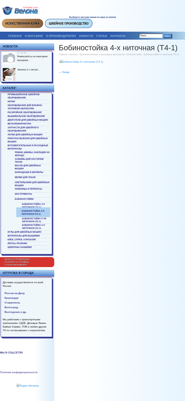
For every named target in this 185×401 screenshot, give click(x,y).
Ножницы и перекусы (28, 189)
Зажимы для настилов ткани (29, 160)
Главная (14, 35)
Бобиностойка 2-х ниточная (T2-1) (33, 226)
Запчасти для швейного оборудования (23, 129)
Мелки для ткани (25, 177)
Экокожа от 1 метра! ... (28, 69)
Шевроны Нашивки (20, 247)
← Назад (64, 72)
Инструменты (23, 194)
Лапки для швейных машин (25, 134)
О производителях (61, 35)
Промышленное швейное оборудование (24, 96)
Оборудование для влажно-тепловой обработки (25, 107)
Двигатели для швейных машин (28, 120)
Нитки (11, 101)
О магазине (34, 35)
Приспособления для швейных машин (28, 140)
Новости (86, 35)
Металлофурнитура (19, 124)
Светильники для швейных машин (32, 184)
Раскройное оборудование (25, 112)
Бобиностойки (24, 199)
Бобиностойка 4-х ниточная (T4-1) (33, 212)
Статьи (101, 35)
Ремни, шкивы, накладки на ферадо (32, 154)
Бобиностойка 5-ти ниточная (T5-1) (34, 220)
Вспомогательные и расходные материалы (28, 147)
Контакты (118, 35)
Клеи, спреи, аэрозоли (22, 239)
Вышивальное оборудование (26, 116)
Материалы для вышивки (24, 236)
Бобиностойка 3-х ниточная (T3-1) (33, 205)
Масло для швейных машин (28, 167)
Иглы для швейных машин (24, 232)
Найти (167, 36)
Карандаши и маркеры (29, 172)
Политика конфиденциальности (19, 372)
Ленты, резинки (17, 243)
